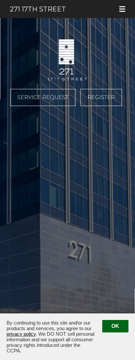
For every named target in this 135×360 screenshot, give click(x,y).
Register (101, 97)
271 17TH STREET (13, 6)
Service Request (42, 97)
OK (115, 326)
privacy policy (21, 334)
